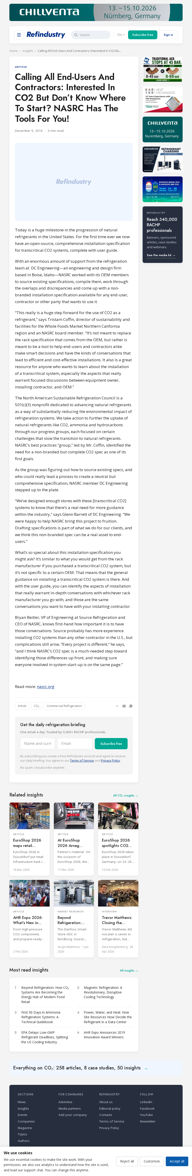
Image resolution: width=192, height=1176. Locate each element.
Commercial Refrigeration (64, 706)
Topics (22, 1134)
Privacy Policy (110, 760)
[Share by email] (124, 706)
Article (22, 706)
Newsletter (147, 1121)
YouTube (146, 1115)
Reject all (127, 1161)
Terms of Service (82, 760)
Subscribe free (142, 34)
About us (106, 1102)
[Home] (46, 34)
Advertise (65, 1102)
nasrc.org (45, 686)
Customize (152, 1161)
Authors (24, 1141)
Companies (26, 1121)
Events (22, 1115)
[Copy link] (117, 706)
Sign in (168, 34)
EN (119, 34)
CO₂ (36, 706)
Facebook (147, 1108)
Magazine (25, 1128)
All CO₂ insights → (125, 795)
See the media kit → (161, 255)
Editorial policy (109, 1108)
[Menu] (19, 34)
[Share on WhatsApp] (131, 706)
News (22, 1102)
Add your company (73, 1115)
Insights (27, 51)
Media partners (70, 1108)
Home (13, 51)
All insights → (129, 970)
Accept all (177, 1161)
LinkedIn (146, 1102)
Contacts (105, 1115)
